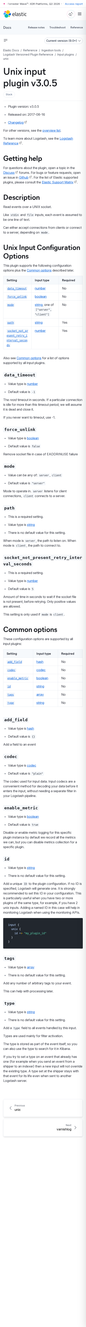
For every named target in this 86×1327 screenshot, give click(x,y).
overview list (51, 130)
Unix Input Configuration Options (41, 251)
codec (41, 670)
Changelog (16, 122)
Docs (7, 27)
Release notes (36, 27)
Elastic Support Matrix (57, 182)
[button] (9, 94)
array (40, 694)
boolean (41, 296)
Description (21, 197)
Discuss (9, 173)
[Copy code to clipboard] (77, 924)
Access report (74, 3)
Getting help (22, 158)
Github (23, 177)
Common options (39, 270)
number (40, 288)
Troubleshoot (57, 27)
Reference (76, 27)
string (39, 305)
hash (39, 662)
